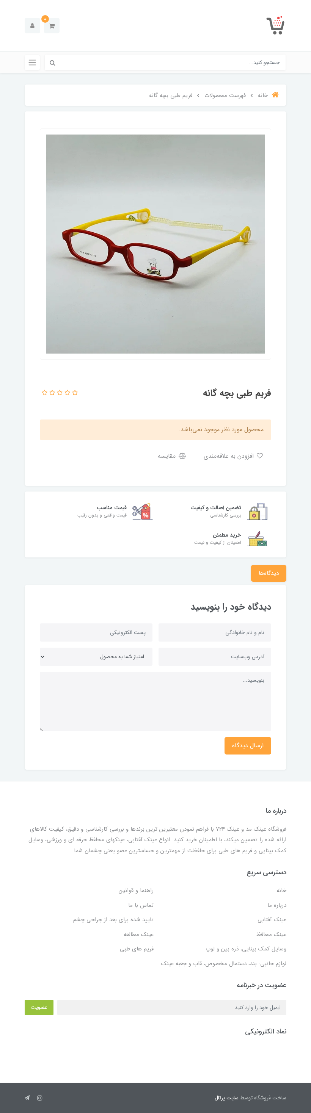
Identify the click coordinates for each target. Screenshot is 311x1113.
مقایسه (167, 456)
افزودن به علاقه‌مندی (230, 456)
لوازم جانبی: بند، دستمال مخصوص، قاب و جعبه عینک (223, 963)
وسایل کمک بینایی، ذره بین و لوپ (246, 948)
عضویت (39, 1007)
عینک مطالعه (139, 934)
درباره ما (276, 905)
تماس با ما (141, 905)
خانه (281, 890)
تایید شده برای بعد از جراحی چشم (113, 919)
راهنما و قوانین (136, 890)
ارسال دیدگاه (248, 745)
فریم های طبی (137, 948)
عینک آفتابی (272, 919)
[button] (52, 25)
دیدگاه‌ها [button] (269, 573)
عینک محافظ (271, 934)
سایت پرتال (227, 1098)
